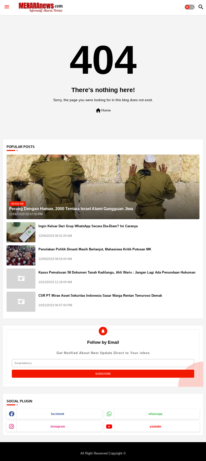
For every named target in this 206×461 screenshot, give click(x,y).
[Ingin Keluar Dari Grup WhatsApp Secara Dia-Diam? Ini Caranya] (21, 232)
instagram (57, 426)
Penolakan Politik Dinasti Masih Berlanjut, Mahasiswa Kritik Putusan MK (94, 249)
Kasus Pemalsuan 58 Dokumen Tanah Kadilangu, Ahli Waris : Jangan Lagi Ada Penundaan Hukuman (116, 272)
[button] (190, 7)
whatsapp (155, 414)
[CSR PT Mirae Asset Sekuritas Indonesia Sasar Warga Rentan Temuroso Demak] (21, 302)
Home (103, 110)
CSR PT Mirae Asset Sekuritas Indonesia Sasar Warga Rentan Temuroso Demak (100, 295)
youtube (155, 426)
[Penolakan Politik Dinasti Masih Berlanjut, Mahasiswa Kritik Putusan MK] (21, 255)
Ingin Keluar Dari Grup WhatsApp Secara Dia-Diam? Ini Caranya (88, 226)
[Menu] (7, 7)
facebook (57, 414)
